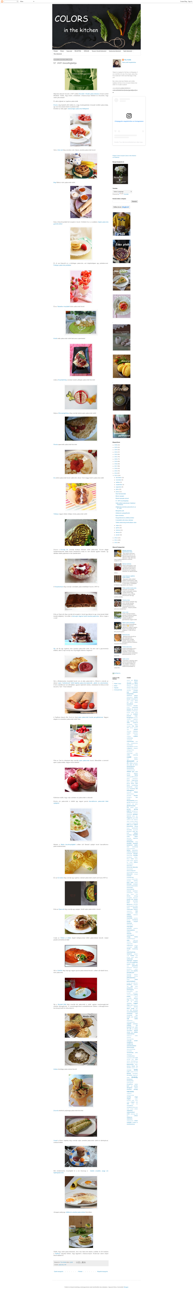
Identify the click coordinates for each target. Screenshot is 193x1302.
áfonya (136, 680)
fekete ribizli (134, 783)
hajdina (134, 817)
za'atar (131, 1108)
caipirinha (135, 719)
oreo (128, 962)
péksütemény (131, 977)
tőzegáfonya (130, 1084)
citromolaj (129, 731)
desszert (130, 761)
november (119, 480)
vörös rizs (134, 1103)
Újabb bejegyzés (58, 1271)
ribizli (128, 1008)
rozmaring (129, 1013)
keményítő (129, 853)
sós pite (129, 1029)
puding (136, 994)
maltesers (135, 914)
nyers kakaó (134, 957)
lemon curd (134, 894)
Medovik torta (126, 635)
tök (137, 1071)
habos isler (135, 816)
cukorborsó (129, 739)
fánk (133, 776)
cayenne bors (134, 721)
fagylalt (128, 775)
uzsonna (129, 1089)
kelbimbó (129, 852)
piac (132, 983)
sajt (128, 1018)
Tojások (116, 687)
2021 (116, 456)
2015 (116, 471)
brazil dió (129, 714)
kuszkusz (135, 891)
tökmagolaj (129, 1075)
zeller (128, 1114)
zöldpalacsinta (130, 1120)
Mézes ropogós (120, 496)
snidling (129, 1025)
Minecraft (135, 940)
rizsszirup (135, 1010)
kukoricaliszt (130, 887)
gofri (128, 807)
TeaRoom (57, 1253)
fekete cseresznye (132, 778)
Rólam (62, 51)
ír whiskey (133, 823)
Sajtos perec (125, 659)
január (118, 535)
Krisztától (81, 94)
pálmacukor (129, 967)
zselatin (129, 1122)
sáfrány (136, 1017)
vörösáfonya (130, 1105)
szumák (128, 1059)
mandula (129, 918)
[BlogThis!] (79, 1262)
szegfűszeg (130, 1044)
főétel (136, 792)
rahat (136, 999)
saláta (136, 1018)
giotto (136, 804)
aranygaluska (134, 688)
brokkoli (135, 714)
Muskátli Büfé (62, 1004)
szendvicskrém (131, 1046)
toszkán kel (133, 1071)
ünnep (136, 1089)
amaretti (136, 687)
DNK (128, 764)
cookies (129, 733)
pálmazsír (135, 967)
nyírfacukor (130, 959)
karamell (135, 843)
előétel (129, 771)
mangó (129, 921)
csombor (136, 757)
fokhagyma (130, 790)
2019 (116, 461)
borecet (136, 709)
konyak (136, 874)
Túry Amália (127, 60)
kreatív (136, 882)
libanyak (136, 902)
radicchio (132, 999)
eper (133, 771)
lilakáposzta (129, 904)
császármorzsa (134, 743)
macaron (135, 908)
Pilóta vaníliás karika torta (129, 588)
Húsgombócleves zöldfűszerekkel (125, 518)
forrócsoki (129, 792)
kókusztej (135, 867)
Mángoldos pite (120, 510)
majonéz (136, 909)
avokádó (135, 690)
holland (136, 821)
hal (137, 818)
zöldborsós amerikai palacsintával (75, 1212)
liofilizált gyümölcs (131, 906)
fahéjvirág (129, 776)
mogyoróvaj (129, 945)
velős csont (135, 1100)
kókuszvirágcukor (131, 870)
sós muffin (135, 1027)
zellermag (133, 1114)
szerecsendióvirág (131, 1049)
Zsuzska (56, 1110)
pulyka (128, 996)
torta (136, 1070)
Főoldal (56, 51)
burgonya (130, 717)
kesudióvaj (129, 857)
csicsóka (136, 746)
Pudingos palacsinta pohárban (62, 265)
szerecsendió (130, 1047)
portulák (128, 993)
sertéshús (135, 1023)
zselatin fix (135, 1122)
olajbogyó (129, 960)
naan (128, 950)
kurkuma (129, 891)
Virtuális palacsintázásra (92, 94)
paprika (136, 971)
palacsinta (61, 1264)
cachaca (129, 719)
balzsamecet (130, 697)
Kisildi (55, 338)
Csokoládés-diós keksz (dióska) (124, 520)
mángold (136, 921)
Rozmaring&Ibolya (64, 413)
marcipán (130, 926)
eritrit (136, 771)
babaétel (135, 692)
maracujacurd (130, 924)
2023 (116, 452)
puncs (136, 996)
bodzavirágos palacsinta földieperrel (78, 108)
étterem (136, 773)
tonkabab (129, 1070)
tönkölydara (129, 1079)
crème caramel (132, 734)
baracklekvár (134, 699)
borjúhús (129, 710)
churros (131, 727)
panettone (129, 969)
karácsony (130, 841)
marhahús (129, 928)
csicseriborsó (130, 746)
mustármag (135, 948)
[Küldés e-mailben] (77, 1262)
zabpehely (129, 1110)
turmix (136, 1084)
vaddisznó (129, 1093)
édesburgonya (131, 766)
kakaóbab (129, 834)
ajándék (129, 683)
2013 (116, 475)
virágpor (133, 1102)
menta (136, 937)
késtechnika (129, 855)
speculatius (129, 1030)
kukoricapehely (130, 889)
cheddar (129, 726)
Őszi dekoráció (58, 54)
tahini (136, 1059)
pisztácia (129, 984)
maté (136, 931)
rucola (128, 1017)
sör (133, 1028)
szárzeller (129, 1040)
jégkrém (131, 824)
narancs (129, 954)
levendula (135, 901)
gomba (129, 809)
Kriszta (55, 105)
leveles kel (130, 899)
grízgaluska (129, 814)
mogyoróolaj (129, 943)
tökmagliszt (135, 1073)
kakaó (136, 833)
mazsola (129, 933)
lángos (136, 892)
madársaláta (130, 909)
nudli (128, 955)
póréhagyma (130, 989)
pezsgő (128, 983)
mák (136, 911)
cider (128, 729)
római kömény (134, 1012)
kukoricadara (134, 885)
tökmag (129, 1073)
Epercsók (61, 909)
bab (128, 692)
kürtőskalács (129, 892)
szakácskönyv (130, 1034)
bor (132, 709)
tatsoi (132, 1062)
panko (136, 969)
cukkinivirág (130, 738)
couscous (135, 733)
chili (128, 727)
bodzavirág (135, 707)
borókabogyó (135, 710)
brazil (136, 712)
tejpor (136, 1064)
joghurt (136, 824)
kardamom (130, 845)
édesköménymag (131, 769)
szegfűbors (130, 1042)
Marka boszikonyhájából (68, 844)
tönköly (134, 1077)
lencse (128, 896)
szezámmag (130, 1052)
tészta (133, 1066)
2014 (116, 473)
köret (128, 882)
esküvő (128, 773)
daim (128, 759)
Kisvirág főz (64, 549)
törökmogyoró (130, 1082)
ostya (130, 962)
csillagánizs (129, 748)
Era (54, 478)
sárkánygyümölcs (131, 1022)
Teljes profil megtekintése (129, 62)
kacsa (128, 828)
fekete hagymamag (132, 780)
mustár (128, 949)
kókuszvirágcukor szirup (132, 872)
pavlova (136, 974)
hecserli (132, 821)
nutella (132, 955)
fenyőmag (132, 788)
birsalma (136, 705)
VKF (65, 1264)
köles (136, 879)
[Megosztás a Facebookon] (83, 1262)
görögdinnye (135, 811)
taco (133, 1059)
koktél (131, 862)
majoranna (129, 911)
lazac (128, 894)
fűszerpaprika (130, 800)
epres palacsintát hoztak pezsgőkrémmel (90, 717)
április (117, 527)
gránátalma (129, 812)
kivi (127, 862)
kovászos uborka (131, 879)
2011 (116, 540)
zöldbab (136, 1115)
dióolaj (130, 763)
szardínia (129, 1037)
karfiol (136, 845)
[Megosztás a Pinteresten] (85, 1262)
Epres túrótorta (120, 515)
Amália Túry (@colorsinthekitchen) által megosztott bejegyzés (133, 142)
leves (128, 902)
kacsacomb (135, 828)
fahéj (136, 775)
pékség (136, 976)
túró (128, 1086)
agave (136, 682)
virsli (137, 1102)
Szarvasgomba (130, 1039)
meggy (128, 937)
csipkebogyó (130, 753)
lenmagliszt (129, 897)
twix (131, 1086)
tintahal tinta (134, 1067)
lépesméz (135, 897)
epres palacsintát (84, 760)
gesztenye (133, 802)
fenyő (128, 788)
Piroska (55, 444)
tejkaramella (130, 1064)
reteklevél (129, 1006)
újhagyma (129, 1087)
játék (128, 824)
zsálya (136, 1120)
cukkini (135, 736)
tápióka (128, 1061)
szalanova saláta (132, 1035)
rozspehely (129, 1015)
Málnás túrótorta (126, 564)
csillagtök (135, 748)
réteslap (136, 1006)
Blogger (126, 1287)
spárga (136, 1028)
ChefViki (59, 970)
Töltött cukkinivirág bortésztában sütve (126, 522)
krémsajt (129, 884)
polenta (136, 988)
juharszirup (130, 826)
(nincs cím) (125, 612)
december (119, 477)
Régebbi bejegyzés (102, 1271)
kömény (136, 880)
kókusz (136, 862)
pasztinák (129, 974)
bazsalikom (130, 704)
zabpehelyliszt (131, 1112)
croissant (129, 736)
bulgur (136, 715)
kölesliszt (129, 880)
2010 (116, 542)
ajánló (132, 683)
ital (137, 823)
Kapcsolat (69, 51)
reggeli (135, 1003)
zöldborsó (129, 1117)
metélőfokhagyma (131, 938)
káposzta (135, 838)
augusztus (119, 487)
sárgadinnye (129, 1020)
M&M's (128, 907)
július (117, 489)
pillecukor (135, 983)
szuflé (136, 1057)
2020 (116, 459)
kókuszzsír (129, 874)
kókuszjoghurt (130, 863)
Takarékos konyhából (63, 306)
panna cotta (130, 970)
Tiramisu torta (126, 600)
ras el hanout (132, 1001)
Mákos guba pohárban (128, 622)
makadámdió (130, 912)
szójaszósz (129, 1057)
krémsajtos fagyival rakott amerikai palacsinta (85, 616)
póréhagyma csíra (132, 991)
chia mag (135, 726)
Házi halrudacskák (121, 494)
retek (131, 1005)
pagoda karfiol (131, 964)
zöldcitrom (129, 1119)
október (118, 482)
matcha (128, 931)
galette (136, 800)
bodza (128, 707)
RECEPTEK (78, 51)
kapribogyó (129, 840)
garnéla (128, 802)
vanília (129, 1097)
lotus (136, 906)
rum (132, 1017)
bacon (136, 695)
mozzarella (129, 947)
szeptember (119, 484)
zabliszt (136, 1108)
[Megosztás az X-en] (81, 1262)
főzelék (136, 795)
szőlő (133, 1057)
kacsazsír (129, 831)
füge (137, 797)
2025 (116, 447)
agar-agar (129, 682)
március (118, 530)
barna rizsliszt (134, 702)
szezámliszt (129, 1050)
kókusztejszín (130, 869)
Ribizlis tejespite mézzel (122, 498)
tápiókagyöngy (134, 1061)
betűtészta (129, 705)
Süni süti (60, 150)
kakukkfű (135, 835)
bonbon (129, 709)
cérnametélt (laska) (132, 724)
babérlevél (129, 695)
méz (128, 940)
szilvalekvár (129, 1054)
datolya (136, 759)
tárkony (128, 1062)
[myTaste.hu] (116, 673)
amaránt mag (130, 687)
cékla (128, 722)
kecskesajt (135, 846)
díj (137, 761)
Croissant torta (118, 690)
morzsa (136, 945)
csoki (129, 757)
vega (136, 1097)
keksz (128, 850)
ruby (137, 1015)
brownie (129, 716)
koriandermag (130, 877)
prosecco (131, 994)
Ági (54, 648)
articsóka (129, 690)
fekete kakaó (130, 781)
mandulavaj (135, 919)
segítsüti (129, 1023)
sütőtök (136, 1032)
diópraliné (135, 763)
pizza (136, 986)
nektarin (136, 954)
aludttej (136, 685)
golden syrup (134, 807)
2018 (116, 464)
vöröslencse (130, 1107)
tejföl (137, 1062)
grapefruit (135, 812)
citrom (136, 729)
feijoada (136, 776)
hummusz (129, 823)
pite (132, 986)
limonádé (135, 904)
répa (128, 1005)
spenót (136, 1030)
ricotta (132, 1008)
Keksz (115, 685)
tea (134, 1062)
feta (137, 788)
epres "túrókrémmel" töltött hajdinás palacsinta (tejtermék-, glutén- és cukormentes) (83, 683)
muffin (136, 947)
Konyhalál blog (62, 380)
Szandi (55, 1140)
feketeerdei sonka (132, 786)
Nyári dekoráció (127, 51)
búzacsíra (135, 717)
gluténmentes (131, 805)
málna (129, 914)
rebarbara (129, 1003)
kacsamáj (129, 829)
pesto (136, 979)
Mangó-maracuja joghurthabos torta (127, 551)
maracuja (129, 923)
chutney (136, 727)
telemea (129, 1066)
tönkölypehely (130, 1080)
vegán (129, 1098)
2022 (116, 454)
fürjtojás (128, 799)
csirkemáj (135, 755)
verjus (128, 1102)
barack (128, 699)
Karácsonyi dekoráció (115, 51)
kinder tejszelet (134, 860)
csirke (128, 755)
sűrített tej (130, 1032)
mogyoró (135, 942)
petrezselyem (131, 981)
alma (136, 683)
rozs (136, 1013)
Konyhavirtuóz (59, 586)
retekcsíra (135, 1005)
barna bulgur (130, 700)
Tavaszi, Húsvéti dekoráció (99, 51)
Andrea (55, 1069)
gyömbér (135, 814)
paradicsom (130, 972)
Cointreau (135, 731)
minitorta (129, 942)
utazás (136, 1087)
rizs (131, 1010)
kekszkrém (135, 850)
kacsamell (135, 829)
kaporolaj (129, 838)
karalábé (129, 843)
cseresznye (130, 744)
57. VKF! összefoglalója (122, 501)
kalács (128, 836)
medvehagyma (130, 935)
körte (132, 882)
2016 (116, 468)
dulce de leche (134, 764)
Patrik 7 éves (117, 683)
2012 (116, 538)
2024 (116, 449)
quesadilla (129, 998)
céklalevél (135, 722)
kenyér (135, 853)
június (117, 491)
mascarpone (131, 930)
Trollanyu (56, 514)
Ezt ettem (60, 878)
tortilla (128, 1071)
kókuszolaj (129, 867)
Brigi (54, 182)
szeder (136, 1040)
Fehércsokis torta (127, 647)
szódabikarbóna (131, 1056)
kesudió (135, 855)
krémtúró (135, 884)
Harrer (128, 821)
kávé (128, 846)
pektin (128, 979)
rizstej (128, 1011)
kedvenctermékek (131, 848)
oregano (135, 960)
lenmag (136, 896)
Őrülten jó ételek (65, 938)
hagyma (129, 818)
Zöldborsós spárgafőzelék (123, 513)
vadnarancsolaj (130, 1095)
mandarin (129, 916)
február (118, 532)
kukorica (129, 885)
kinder (132, 858)
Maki (136, 912)
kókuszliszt (129, 865)
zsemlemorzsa (131, 1124)
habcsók (129, 816)
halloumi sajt (130, 819)
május (117, 525)
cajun (128, 721)
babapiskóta (130, 694)
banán (136, 697)
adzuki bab (130, 680)
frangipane (129, 797)
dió (128, 763)
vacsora (130, 1091)
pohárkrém (130, 988)
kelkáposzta (135, 852)
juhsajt (136, 826)
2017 (116, 466)
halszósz (136, 819)
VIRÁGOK (86, 51)
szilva (136, 1052)
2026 (116, 445)
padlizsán (135, 962)
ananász (129, 688)
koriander (129, 875)
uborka (136, 1086)
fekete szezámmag (132, 785)
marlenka (135, 928)
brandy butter (130, 712)
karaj (137, 841)
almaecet (129, 685)
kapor (136, 836)
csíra (137, 753)
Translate (126, 194)
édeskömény (130, 768)
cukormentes (130, 741)
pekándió (129, 976)
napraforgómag (131, 952)
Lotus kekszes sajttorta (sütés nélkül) (128, 576)
